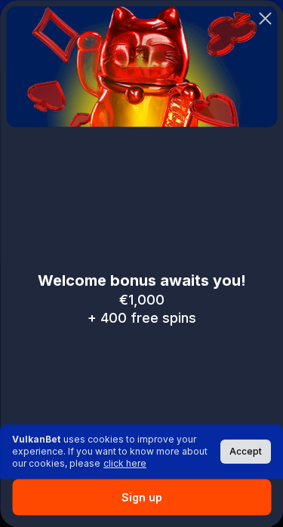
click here (124, 463)
